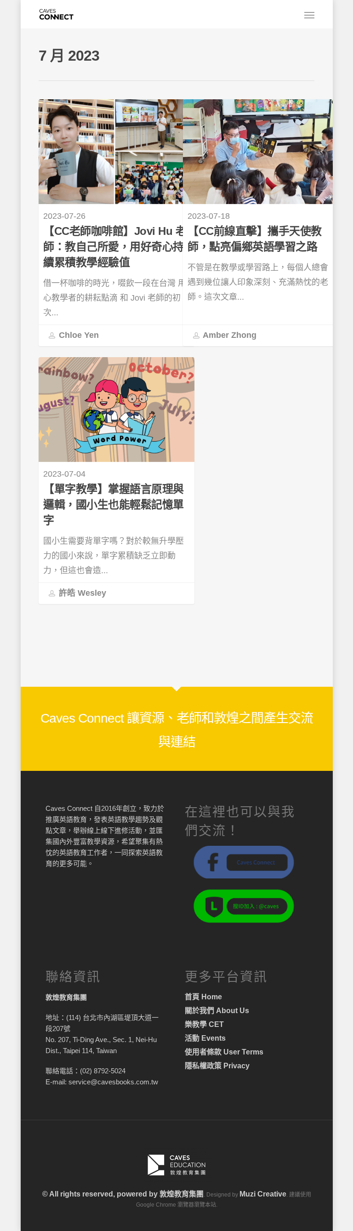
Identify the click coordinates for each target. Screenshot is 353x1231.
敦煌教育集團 (181, 1194)
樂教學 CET (204, 1024)
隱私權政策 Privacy (217, 1066)
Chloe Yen (78, 335)
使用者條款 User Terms (224, 1052)
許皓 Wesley (81, 593)
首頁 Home (203, 997)
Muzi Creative (262, 1194)
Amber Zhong (228, 335)
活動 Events (205, 1038)
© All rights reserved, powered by (100, 1194)
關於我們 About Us (217, 1010)
